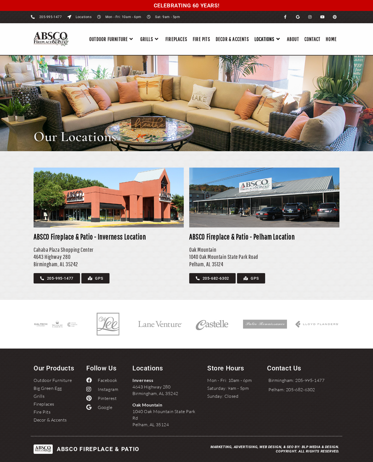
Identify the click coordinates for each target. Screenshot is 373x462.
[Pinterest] (335, 17)
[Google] (298, 17)
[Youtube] (322, 17)
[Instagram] (310, 17)
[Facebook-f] (285, 17)
